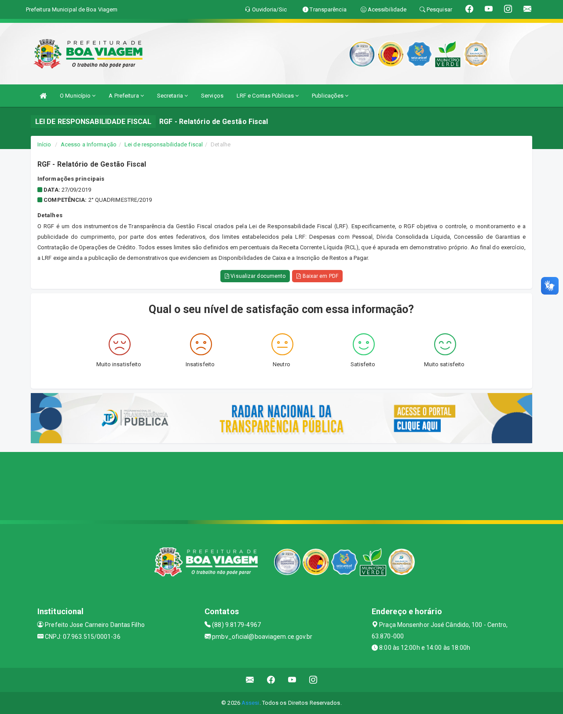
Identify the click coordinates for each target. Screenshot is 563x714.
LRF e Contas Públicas (266, 95)
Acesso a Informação (89, 144)
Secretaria (170, 95)
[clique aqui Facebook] (271, 680)
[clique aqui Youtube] (292, 680)
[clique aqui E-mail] (250, 680)
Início (44, 144)
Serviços (212, 95)
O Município (76, 95)
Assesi (250, 702)
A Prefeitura (124, 95)
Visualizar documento (257, 276)
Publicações (328, 95)
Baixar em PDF (319, 276)
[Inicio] (43, 95)
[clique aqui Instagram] (313, 680)
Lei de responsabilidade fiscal (163, 144)
